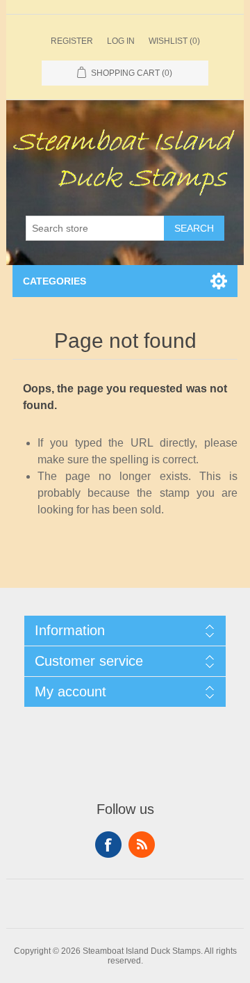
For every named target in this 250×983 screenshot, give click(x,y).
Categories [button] (54, 281)
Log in (121, 41)
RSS (141, 844)
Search (194, 228)
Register (72, 41)
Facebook (108, 844)
